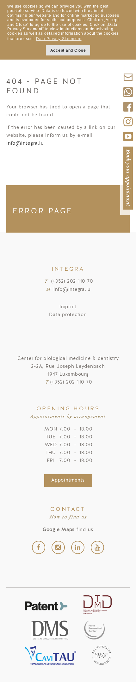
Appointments (68, 480)
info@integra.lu (25, 143)
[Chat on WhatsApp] (128, 98)
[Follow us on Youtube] (128, 143)
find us (68, 530)
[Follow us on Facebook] (128, 113)
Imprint (68, 307)
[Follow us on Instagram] (128, 128)
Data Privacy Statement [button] (59, 39)
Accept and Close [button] (68, 50)
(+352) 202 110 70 (72, 281)
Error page (43, 211)
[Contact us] (128, 84)
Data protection (68, 315)
